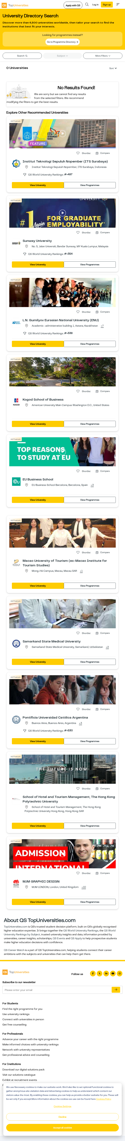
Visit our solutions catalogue (18, 1074)
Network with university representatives (26, 1049)
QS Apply (76, 938)
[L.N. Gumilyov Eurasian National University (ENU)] (16, 322)
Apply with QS (73, 5)
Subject (61, 55)
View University (38, 185)
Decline (62, 1116)
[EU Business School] (16, 481)
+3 (92, 485)
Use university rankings (15, 1014)
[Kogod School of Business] (16, 401)
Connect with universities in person (23, 1019)
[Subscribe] (116, 990)
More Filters (101, 55)
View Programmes (89, 185)
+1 (81, 571)
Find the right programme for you (22, 1009)
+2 (107, 647)
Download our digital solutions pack (23, 1069)
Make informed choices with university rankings (30, 1044)
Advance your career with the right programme (30, 1039)
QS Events (59, 938)
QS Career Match (14, 950)
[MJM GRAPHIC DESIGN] (16, 883)
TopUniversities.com (16, 926)
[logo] (15, 4)
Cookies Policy (103, 1098)
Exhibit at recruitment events (19, 1080)
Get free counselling (14, 1024)
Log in (95, 4)
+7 (102, 326)
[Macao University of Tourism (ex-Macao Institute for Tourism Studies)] (16, 562)
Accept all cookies (62, 1127)
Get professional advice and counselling (25, 1055)
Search (21, 55)
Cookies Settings (62, 1106)
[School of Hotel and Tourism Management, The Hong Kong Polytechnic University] (16, 799)
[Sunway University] (16, 242)
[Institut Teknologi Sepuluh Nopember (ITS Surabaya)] (16, 163)
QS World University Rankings (80, 930)
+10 (84, 887)
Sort (111, 68)
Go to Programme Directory (61, 41)
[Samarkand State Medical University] (16, 643)
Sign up (107, 4)
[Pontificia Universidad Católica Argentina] (16, 719)
